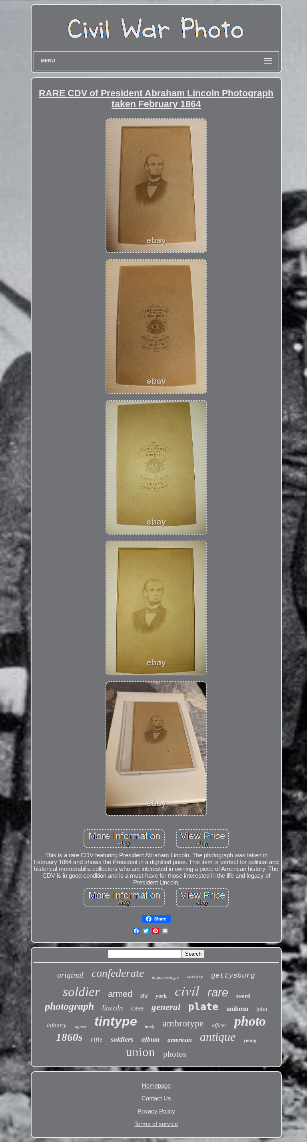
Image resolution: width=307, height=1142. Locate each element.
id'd (144, 996)
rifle (97, 1039)
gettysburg (233, 976)
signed (80, 1026)
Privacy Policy (156, 1111)
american (179, 1039)
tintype (115, 1021)
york (161, 996)
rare (217, 992)
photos (174, 1054)
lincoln (112, 1008)
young (249, 1040)
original (70, 974)
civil (187, 990)
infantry (56, 1025)
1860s (69, 1037)
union (140, 1052)
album (150, 1039)
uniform (237, 1008)
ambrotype (183, 1023)
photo (250, 1021)
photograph (69, 1006)
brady (149, 1026)
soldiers (122, 1039)
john (261, 1009)
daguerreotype (165, 977)
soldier (81, 991)
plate (203, 1006)
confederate (118, 973)
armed (120, 994)
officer (219, 1025)
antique (217, 1036)
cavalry (195, 976)
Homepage (156, 1085)
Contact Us (156, 1098)
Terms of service (156, 1123)
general (166, 1007)
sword (243, 996)
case (137, 1008)
